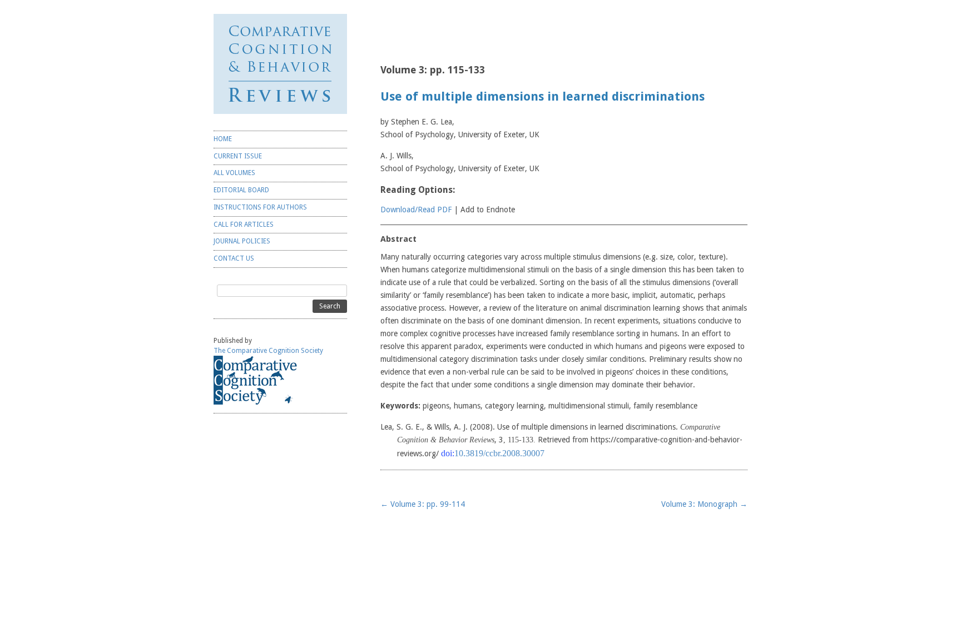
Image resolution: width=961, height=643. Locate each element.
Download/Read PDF (416, 209)
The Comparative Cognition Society (268, 351)
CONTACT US (234, 258)
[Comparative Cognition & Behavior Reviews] (280, 64)
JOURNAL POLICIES (242, 241)
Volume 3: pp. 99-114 (422, 504)
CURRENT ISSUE (238, 156)
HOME (223, 139)
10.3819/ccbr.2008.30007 (499, 453)
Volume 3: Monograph (704, 504)
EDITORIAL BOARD (241, 190)
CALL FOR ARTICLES (244, 224)
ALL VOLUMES (234, 173)
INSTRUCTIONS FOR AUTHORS (260, 207)
